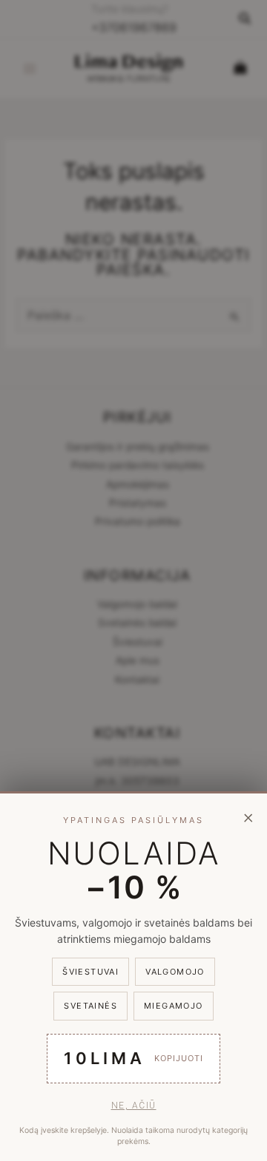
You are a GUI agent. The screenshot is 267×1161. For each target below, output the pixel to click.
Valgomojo (175, 972)
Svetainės (90, 1006)
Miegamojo (173, 1006)
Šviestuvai (90, 972)
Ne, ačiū (133, 1105)
